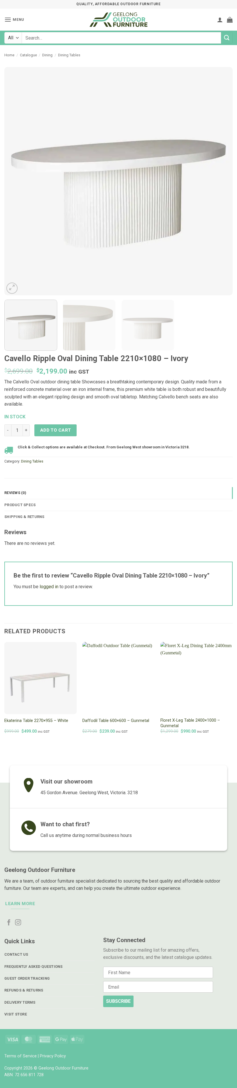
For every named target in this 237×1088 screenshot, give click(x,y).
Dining (47, 55)
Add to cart (55, 430)
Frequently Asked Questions (33, 966)
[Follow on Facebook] (9, 923)
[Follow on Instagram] (18, 923)
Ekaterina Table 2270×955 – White (36, 720)
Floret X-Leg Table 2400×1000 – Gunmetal (190, 723)
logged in (49, 586)
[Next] (221, 181)
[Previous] (16, 181)
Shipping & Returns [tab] (24, 517)
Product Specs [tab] (20, 505)
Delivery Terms (20, 1002)
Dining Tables (69, 55)
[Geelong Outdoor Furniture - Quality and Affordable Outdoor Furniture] (118, 19)
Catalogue (28, 55)
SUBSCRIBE (118, 1001)
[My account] (220, 19)
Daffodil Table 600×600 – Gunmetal (115, 720)
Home (9, 55)
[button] (14, 19)
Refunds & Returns (23, 990)
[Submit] (227, 37)
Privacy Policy (53, 1056)
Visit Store (15, 1014)
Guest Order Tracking (27, 978)
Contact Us (16, 954)
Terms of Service (20, 1056)
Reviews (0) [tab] (15, 493)
